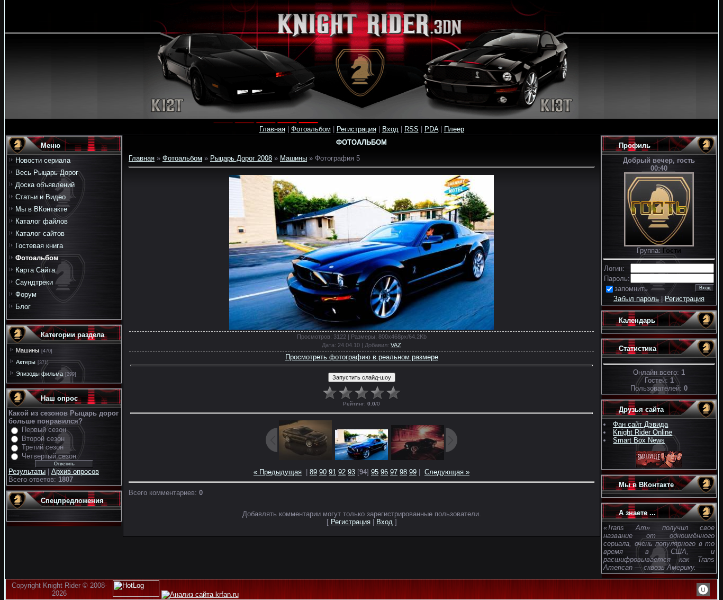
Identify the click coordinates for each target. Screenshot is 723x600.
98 (403, 472)
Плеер (454, 129)
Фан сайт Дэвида (640, 424)
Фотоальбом (311, 129)
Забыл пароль (636, 299)
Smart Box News (639, 440)
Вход (390, 129)
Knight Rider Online (642, 432)
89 (313, 472)
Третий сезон (43, 447)
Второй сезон (43, 439)
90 (323, 472)
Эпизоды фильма (39, 373)
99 (413, 472)
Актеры (25, 362)
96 (384, 472)
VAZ (396, 345)
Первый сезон (44, 430)
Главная (272, 129)
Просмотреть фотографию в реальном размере (361, 357)
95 (374, 472)
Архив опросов (75, 471)
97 (393, 472)
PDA (431, 129)
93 (351, 472)
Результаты (27, 471)
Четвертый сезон (49, 456)
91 (332, 472)
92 (342, 472)
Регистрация (356, 129)
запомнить (631, 289)
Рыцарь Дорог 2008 (241, 158)
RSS (411, 129)
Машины (27, 350)
